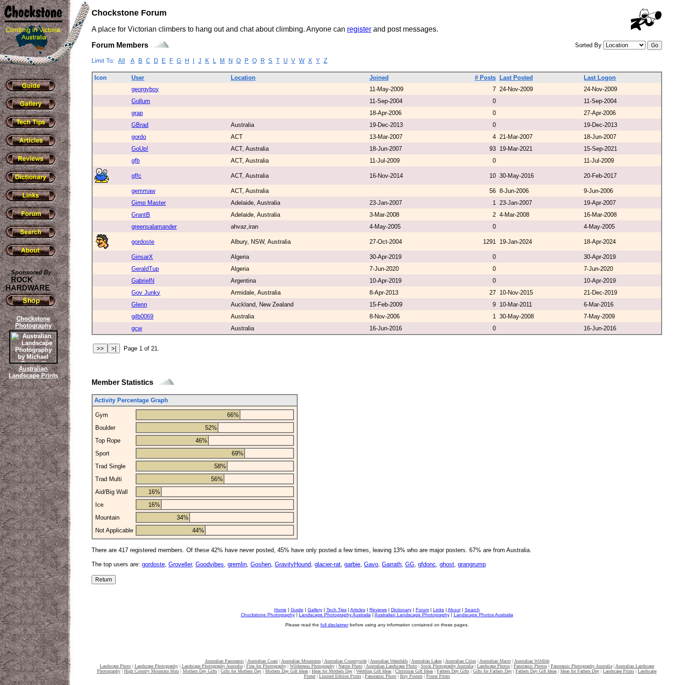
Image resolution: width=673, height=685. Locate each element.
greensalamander (154, 226)
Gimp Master (148, 202)
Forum (422, 609)
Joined (379, 77)
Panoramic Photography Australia (581, 666)
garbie (352, 564)
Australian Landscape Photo (391, 666)
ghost (447, 564)
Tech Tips (336, 609)
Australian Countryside (345, 660)
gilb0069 (142, 316)
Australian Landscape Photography (412, 614)
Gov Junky (145, 292)
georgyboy (145, 89)
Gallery (315, 609)
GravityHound (293, 564)
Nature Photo (350, 666)
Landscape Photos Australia (483, 614)
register (359, 29)
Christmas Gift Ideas (414, 671)
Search (472, 609)
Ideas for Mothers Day (332, 671)
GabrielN (142, 280)
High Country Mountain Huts (151, 671)
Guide (297, 609)
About (454, 609)
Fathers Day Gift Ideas (536, 671)
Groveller (180, 564)
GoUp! (139, 148)
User (137, 77)
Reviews (378, 609)
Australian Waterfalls (389, 660)
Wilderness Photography (312, 666)
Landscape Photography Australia (335, 614)
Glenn (139, 304)
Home (280, 609)
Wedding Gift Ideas (373, 671)
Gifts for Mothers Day (241, 671)
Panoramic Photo (380, 676)
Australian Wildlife (531, 660)
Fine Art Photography (266, 666)
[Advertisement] (32, 538)
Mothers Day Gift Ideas (286, 671)
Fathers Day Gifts (453, 671)
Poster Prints (438, 676)
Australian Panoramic (224, 660)
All (121, 60)
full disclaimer (334, 624)
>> (100, 348)
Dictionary (401, 609)
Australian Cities (460, 660)
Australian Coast (262, 660)
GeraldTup (145, 268)
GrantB (140, 214)
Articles (357, 609)
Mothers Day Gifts (200, 671)
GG (409, 564)
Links (438, 609)
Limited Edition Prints (340, 676)
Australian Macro (495, 660)
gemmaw (143, 190)
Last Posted (516, 77)
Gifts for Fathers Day (492, 671)
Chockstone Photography (268, 614)
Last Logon (600, 77)
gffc (136, 175)
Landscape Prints (618, 671)
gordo (138, 136)
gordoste (142, 241)
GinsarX (142, 256)
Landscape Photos (493, 666)
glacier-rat (328, 564)
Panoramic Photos (530, 666)
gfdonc (427, 564)
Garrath (392, 564)
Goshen (260, 564)
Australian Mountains (301, 660)
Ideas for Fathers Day (579, 671)
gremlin (237, 564)
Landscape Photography (156, 666)
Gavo (371, 564)
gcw (136, 328)
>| (113, 348)
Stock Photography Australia (447, 666)
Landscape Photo (115, 666)
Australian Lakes (426, 660)
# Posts (485, 77)
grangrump (472, 564)
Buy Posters (411, 676)
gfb (135, 160)
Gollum (140, 101)
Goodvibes (209, 564)
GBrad (139, 124)
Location (243, 77)
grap (137, 113)
